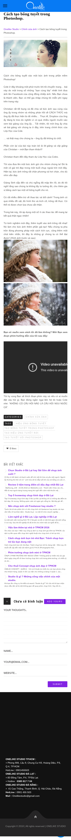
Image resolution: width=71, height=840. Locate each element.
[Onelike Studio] (35, 6)
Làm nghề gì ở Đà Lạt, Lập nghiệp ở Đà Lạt (32, 516)
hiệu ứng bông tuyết (31, 423)
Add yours (55, 601)
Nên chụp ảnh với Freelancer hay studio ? (32, 506)
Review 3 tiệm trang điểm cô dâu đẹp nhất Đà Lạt (35, 484)
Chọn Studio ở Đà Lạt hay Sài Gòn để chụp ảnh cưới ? (35, 472)
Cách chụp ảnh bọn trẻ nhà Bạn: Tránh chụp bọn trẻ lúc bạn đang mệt (36, 540)
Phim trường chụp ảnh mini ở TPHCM (29, 552)
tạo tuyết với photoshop (22, 437)
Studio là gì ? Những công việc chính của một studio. (34, 578)
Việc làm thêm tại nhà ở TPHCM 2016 (28, 527)
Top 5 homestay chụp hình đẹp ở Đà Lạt (30, 495)
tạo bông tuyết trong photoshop (29, 428)
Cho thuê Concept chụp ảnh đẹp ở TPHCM (32, 566)
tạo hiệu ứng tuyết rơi (21, 433)
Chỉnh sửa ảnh (36, 417)
